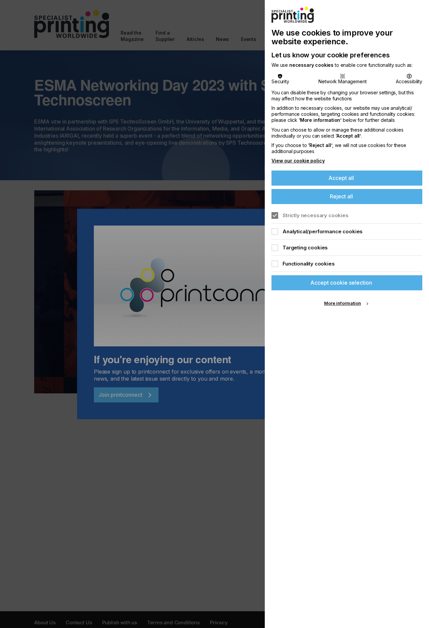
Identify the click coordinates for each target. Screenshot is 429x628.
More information (342, 303)
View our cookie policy (297, 160)
